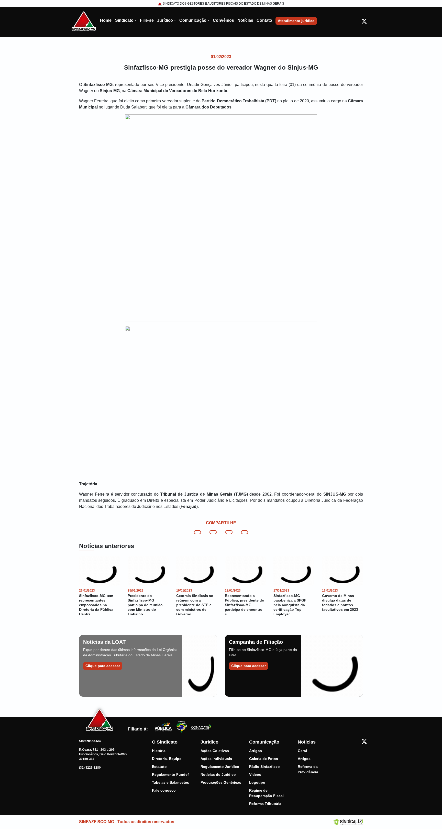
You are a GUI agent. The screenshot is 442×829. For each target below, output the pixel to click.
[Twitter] (364, 21)
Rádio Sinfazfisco (264, 767)
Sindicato (124, 20)
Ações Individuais (216, 759)
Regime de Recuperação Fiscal (266, 793)
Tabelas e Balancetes (170, 782)
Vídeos (255, 774)
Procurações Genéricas (221, 782)
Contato (264, 20)
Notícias (245, 20)
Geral (302, 751)
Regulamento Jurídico (220, 767)
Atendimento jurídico (296, 21)
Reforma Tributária (265, 804)
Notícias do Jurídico (218, 774)
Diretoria (159, 759)
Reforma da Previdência (308, 769)
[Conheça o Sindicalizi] (348, 822)
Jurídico (165, 20)
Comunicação (192, 20)
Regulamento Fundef (170, 774)
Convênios (223, 20)
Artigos (255, 751)
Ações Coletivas (215, 751)
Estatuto (159, 767)
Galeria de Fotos (263, 759)
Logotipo (257, 782)
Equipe (175, 759)
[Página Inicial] (83, 20)
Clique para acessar (102, 666)
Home (106, 20)
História (158, 751)
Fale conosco (164, 790)
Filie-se (147, 20)
